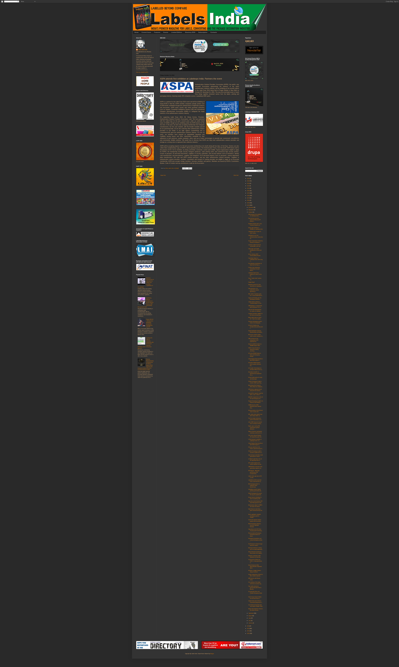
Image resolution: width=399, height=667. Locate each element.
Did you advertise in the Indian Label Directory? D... (255, 447)
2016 (248, 200)
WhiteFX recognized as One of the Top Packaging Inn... (255, 397)
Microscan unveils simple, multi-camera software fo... (255, 335)
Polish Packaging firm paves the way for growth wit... (255, 494)
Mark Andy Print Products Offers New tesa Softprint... (255, 386)
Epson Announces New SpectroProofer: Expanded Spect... (255, 566)
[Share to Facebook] (189, 168)
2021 (248, 188)
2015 (248, 203)
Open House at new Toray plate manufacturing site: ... (255, 510)
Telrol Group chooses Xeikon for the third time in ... (254, 597)
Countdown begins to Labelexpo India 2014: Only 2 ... (255, 259)
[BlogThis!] (185, 168)
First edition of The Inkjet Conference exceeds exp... (255, 582)
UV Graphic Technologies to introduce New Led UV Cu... (255, 368)
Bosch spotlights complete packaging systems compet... (254, 516)
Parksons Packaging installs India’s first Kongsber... (255, 322)
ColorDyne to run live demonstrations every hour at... (255, 237)
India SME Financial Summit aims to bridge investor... (255, 422)
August (250, 615)
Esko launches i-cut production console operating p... (253, 290)
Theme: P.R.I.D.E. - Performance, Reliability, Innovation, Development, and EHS (149, 323)
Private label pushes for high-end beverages (255, 378)
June (250, 620)
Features (157, 32)
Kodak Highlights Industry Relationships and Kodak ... (255, 331)
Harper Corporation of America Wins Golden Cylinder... (255, 575)
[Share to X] (187, 168)
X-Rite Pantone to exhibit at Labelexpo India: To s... (255, 440)
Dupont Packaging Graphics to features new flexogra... (255, 401)
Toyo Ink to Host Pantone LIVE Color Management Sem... (255, 501)
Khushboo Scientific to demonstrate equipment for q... (254, 373)
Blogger (212, 653)
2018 (248, 195)
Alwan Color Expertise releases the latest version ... (255, 609)
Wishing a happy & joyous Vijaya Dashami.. (254, 571)
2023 (248, 183)
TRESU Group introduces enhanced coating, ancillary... (254, 349)
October (250, 212)
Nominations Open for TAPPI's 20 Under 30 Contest (255, 505)
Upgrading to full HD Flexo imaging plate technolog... (255, 529)
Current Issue (146, 32)
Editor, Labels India (142, 49)
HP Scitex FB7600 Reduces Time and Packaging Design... (254, 355)
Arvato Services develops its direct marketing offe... (255, 497)
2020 (248, 190)
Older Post (236, 175)
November (251, 209)
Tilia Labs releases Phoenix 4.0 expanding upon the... (255, 436)
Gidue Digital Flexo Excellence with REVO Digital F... (255, 359)
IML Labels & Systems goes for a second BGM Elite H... (255, 294)
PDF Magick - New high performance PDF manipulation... (253, 472)
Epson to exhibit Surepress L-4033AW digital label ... (255, 344)
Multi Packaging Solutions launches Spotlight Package (254, 525)
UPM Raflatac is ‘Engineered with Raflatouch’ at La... (255, 306)
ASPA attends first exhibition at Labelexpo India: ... (255, 215)
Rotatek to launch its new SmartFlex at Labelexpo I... (255, 285)
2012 (248, 628)
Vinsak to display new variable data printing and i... (255, 327)
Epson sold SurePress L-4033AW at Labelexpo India (255, 228)
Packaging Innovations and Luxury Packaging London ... (255, 540)
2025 (248, 178)
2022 (248, 186)
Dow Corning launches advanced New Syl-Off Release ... (254, 220)
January (251, 623)
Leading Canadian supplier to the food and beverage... (255, 314)
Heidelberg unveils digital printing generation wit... (255, 490)
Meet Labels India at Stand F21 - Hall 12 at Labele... (254, 318)
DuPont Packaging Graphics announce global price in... (255, 451)
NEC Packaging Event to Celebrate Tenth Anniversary (254, 485)
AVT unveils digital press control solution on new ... (255, 463)
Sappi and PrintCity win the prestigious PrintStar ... (254, 298)
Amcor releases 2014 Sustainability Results (254, 254)
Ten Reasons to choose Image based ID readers (255, 544)
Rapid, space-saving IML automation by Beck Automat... (254, 427)
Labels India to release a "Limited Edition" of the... (255, 302)
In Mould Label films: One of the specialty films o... (255, 459)
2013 (248, 626)
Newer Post (163, 175)
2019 (248, 193)
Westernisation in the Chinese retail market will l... (255, 411)
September (251, 613)
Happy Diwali (251, 282)
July (250, 618)
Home (136, 32)
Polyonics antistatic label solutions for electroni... (254, 556)
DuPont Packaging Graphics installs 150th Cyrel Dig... (255, 382)
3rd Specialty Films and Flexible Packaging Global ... (255, 593)
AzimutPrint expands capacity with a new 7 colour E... (255, 393)
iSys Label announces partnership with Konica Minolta (254, 587)
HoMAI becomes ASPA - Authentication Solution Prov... (254, 406)
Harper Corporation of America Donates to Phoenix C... (255, 241)
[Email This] (183, 168)
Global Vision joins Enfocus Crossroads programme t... (255, 601)
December (251, 207)
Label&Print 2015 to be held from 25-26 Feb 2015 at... (254, 480)
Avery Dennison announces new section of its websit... (255, 552)
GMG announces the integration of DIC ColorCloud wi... (253, 340)
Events (165, 32)
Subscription (202, 32)
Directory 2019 (190, 32)
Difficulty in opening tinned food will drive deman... (255, 389)
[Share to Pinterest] (191, 168)
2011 (248, 631)
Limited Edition (176, 32)
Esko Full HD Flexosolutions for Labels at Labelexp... (254, 310)
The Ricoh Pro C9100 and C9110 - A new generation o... (255, 561)
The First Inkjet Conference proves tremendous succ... (255, 418)
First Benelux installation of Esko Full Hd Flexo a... (255, 264)
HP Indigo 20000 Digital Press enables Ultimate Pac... (254, 364)
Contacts (213, 32)
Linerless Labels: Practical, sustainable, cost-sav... (254, 245)
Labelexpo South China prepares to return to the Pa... (255, 274)
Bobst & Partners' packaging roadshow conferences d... (255, 432)
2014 (248, 205)
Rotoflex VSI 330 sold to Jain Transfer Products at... (255, 224)
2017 (248, 198)
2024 (248, 181)
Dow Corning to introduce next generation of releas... (255, 455)
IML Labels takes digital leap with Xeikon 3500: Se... (255, 415)
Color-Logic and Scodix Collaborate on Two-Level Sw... (255, 250)
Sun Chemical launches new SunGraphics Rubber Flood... (255, 605)
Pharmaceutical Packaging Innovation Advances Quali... (254, 534)
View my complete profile (142, 72)
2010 (248, 633)
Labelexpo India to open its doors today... (254, 232)
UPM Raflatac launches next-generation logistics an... (255, 467)
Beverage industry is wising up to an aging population (255, 548)
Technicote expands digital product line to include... (254, 520)
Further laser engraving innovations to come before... (254, 269)
